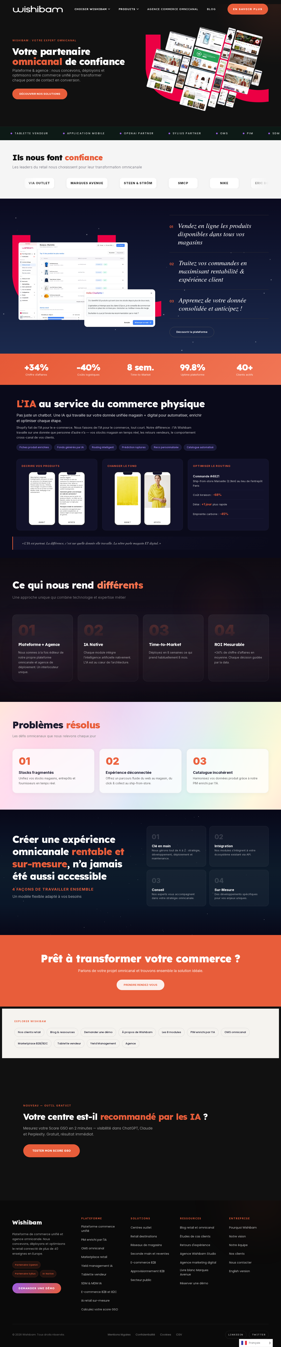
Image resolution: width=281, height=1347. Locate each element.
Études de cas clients (195, 1236)
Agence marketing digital (198, 1262)
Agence (130, 1043)
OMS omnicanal (235, 1032)
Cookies (165, 1335)
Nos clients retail (29, 1032)
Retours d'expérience (195, 1245)
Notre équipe (238, 1245)
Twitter (259, 1334)
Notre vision (237, 1236)
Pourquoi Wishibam (243, 1227)
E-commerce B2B (143, 1262)
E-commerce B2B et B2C (99, 1292)
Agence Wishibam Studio (198, 1254)
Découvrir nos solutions (39, 93)
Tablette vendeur (69, 1043)
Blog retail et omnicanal (197, 1227)
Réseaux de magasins (146, 1245)
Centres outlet (141, 1227)
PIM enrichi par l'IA (94, 1240)
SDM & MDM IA (91, 1283)
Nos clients (237, 1254)
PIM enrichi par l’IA (202, 1032)
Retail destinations (144, 1236)
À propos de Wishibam (137, 1032)
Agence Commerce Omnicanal (172, 9)
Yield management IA (97, 1266)
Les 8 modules (171, 1032)
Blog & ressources (62, 1032)
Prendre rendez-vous (140, 984)
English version (239, 1271)
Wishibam (27, 1222)
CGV (179, 1335)
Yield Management (103, 1043)
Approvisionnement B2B (148, 1271)
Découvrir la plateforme (191, 331)
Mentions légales (119, 1335)
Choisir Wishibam (90, 9)
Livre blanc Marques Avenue (194, 1272)
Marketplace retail (94, 1257)
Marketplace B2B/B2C (33, 1043)
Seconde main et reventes (150, 1254)
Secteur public (141, 1280)
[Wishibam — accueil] (38, 9)
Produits (127, 9)
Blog (211, 9)
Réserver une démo (194, 1283)
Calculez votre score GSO (99, 1309)
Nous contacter (240, 1262)
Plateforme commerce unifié (98, 1228)
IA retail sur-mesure (95, 1300)
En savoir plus (247, 9)
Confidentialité (145, 1335)
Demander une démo (98, 1032)
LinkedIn (235, 1334)
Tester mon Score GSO (51, 1151)
